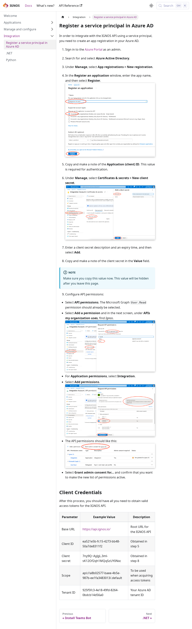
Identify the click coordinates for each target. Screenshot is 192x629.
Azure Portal (93, 49)
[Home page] (62, 17)
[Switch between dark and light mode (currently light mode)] (151, 6)
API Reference (69, 6)
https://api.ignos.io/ (96, 529)
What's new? (45, 6)
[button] (29, 22)
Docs (28, 6)
